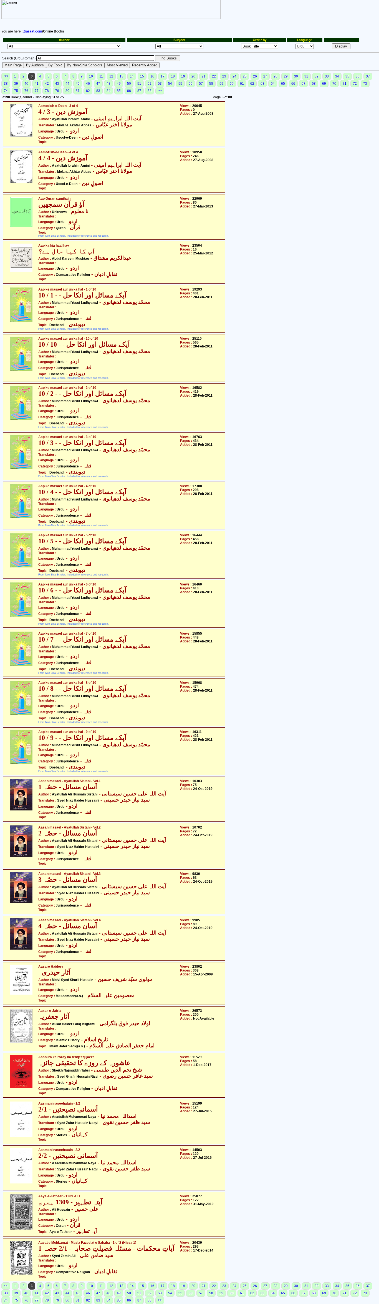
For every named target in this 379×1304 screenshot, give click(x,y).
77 (37, 91)
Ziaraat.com (32, 31)
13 (121, 76)
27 (265, 76)
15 (142, 76)
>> (160, 90)
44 (67, 84)
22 (214, 76)
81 (78, 91)
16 (152, 76)
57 (201, 84)
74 (6, 91)
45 (78, 84)
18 (173, 76)
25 (245, 76)
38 (6, 84)
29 (286, 76)
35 (347, 76)
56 (191, 84)
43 (57, 84)
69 (324, 84)
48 (108, 84)
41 (37, 84)
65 (283, 84)
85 (119, 91)
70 (334, 84)
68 (314, 84)
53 (160, 84)
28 (275, 76)
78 (47, 91)
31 (306, 76)
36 (358, 76)
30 (296, 76)
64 (273, 84)
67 (303, 84)
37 (368, 76)
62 (252, 84)
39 (16, 84)
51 (139, 84)
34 (337, 76)
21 (204, 76)
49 (119, 84)
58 (211, 84)
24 (234, 76)
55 (180, 84)
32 (317, 76)
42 (47, 84)
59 (221, 84)
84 (108, 91)
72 (355, 84)
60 (232, 84)
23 (224, 76)
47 (98, 84)
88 (149, 91)
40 (26, 84)
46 (88, 84)
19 (183, 76)
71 (345, 84)
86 (129, 91)
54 (170, 84)
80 (67, 91)
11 (101, 76)
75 (16, 91)
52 (149, 84)
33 (327, 76)
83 (98, 91)
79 (57, 91)
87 (139, 91)
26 (255, 76)
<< (6, 76)
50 (129, 84)
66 (293, 84)
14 (132, 76)
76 (26, 91)
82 (88, 91)
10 (91, 76)
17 (163, 76)
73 (365, 84)
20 (193, 76)
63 (262, 84)
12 (111, 76)
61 (242, 84)
